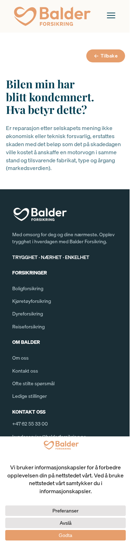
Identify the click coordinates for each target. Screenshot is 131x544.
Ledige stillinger (29, 396)
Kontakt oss (25, 371)
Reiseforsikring (28, 327)
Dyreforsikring (27, 314)
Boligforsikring (27, 288)
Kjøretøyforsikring (31, 301)
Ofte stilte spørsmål (33, 383)
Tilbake (109, 56)
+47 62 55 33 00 (30, 424)
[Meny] (111, 15)
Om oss (20, 358)
